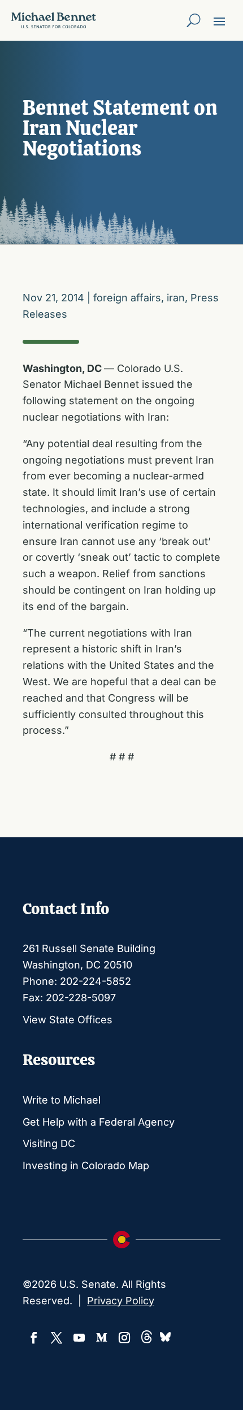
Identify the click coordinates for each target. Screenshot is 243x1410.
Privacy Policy (120, 1301)
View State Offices (67, 1020)
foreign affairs (127, 298)
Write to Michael (62, 1100)
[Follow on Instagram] (124, 1337)
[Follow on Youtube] (79, 1337)
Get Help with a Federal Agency (99, 1122)
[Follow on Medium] (101, 1337)
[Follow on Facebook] (34, 1337)
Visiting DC (49, 1143)
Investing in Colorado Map (86, 1165)
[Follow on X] (56, 1337)
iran (176, 298)
